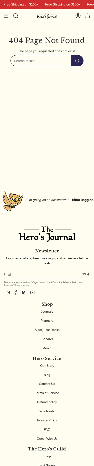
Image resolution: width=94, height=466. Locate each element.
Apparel (47, 339)
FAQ (47, 429)
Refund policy (47, 402)
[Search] (77, 60)
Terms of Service (13, 285)
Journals (47, 311)
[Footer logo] (47, 234)
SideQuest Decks (47, 330)
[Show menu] (5, 16)
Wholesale (47, 411)
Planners (47, 320)
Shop (47, 456)
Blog (47, 375)
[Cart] (87, 16)
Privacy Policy (70, 282)
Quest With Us (47, 438)
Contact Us (47, 384)
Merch (47, 348)
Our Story (47, 365)
